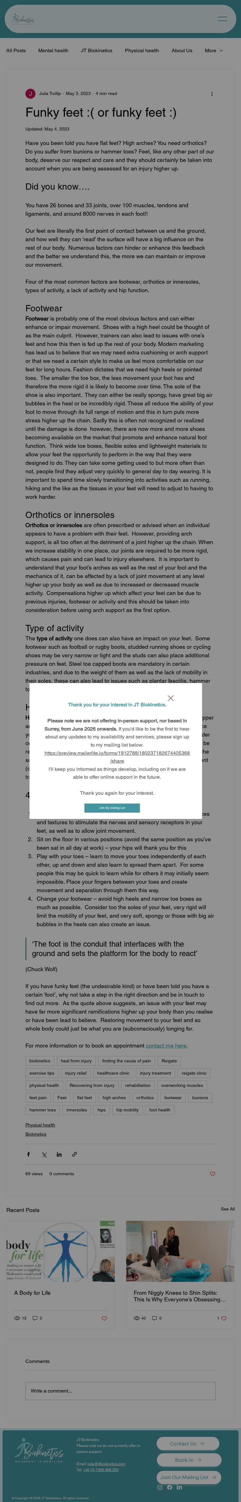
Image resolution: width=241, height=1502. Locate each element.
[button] (171, 698)
